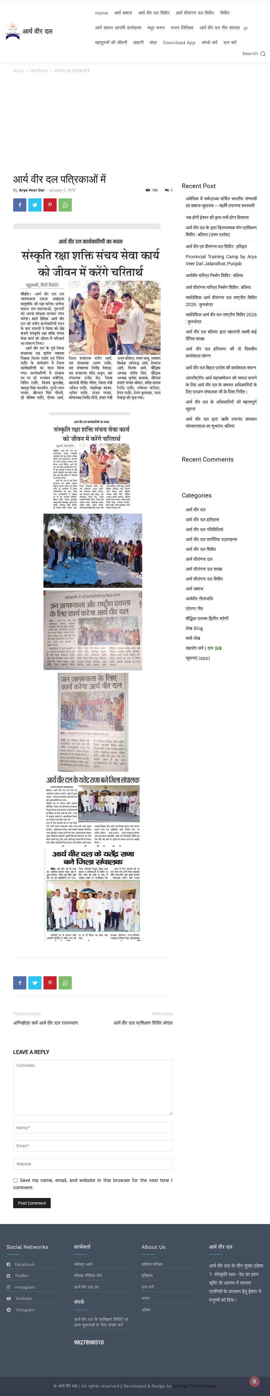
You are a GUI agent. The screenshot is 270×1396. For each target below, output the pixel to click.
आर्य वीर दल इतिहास (202, 519)
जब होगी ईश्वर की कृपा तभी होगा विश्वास (217, 217)
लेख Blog (194, 628)
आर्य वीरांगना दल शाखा (204, 569)
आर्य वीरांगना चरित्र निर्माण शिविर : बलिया (218, 287)
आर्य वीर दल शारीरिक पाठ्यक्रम (211, 539)
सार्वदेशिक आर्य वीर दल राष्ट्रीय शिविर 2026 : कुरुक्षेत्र (221, 318)
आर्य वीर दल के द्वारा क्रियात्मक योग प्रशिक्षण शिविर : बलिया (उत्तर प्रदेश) (221, 231)
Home (18, 70)
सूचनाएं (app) (198, 658)
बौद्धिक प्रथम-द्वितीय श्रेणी (207, 618)
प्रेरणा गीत (194, 608)
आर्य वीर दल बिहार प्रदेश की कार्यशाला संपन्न (221, 367)
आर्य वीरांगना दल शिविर (204, 579)
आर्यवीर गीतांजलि (199, 598)
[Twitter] (34, 205)
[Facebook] (19, 205)
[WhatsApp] (65, 205)
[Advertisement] (135, 124)
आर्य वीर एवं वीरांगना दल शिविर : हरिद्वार (216, 246)
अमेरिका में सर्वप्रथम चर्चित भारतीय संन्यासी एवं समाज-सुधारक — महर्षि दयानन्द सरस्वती (221, 202)
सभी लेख (193, 638)
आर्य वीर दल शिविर (201, 549)
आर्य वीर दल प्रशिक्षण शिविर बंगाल (143, 1023)
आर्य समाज (194, 588)
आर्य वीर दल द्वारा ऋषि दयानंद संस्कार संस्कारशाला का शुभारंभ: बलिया (221, 422)
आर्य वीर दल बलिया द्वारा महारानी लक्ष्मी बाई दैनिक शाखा (221, 335)
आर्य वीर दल (39, 70)
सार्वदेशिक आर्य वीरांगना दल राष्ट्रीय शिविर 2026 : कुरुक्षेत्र (221, 301)
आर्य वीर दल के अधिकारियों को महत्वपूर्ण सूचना (221, 405)
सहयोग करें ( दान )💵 (204, 648)
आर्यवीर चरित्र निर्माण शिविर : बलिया (214, 275)
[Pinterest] (50, 205)
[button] (253, 53)
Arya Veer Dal (31, 189)
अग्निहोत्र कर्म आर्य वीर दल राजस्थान (45, 1023)
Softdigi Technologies (195, 1385)
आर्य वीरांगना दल (199, 559)
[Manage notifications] (254, 1381)
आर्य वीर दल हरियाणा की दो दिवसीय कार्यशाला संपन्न (221, 352)
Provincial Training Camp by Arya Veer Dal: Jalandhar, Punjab (221, 260)
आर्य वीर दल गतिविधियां (204, 529)
